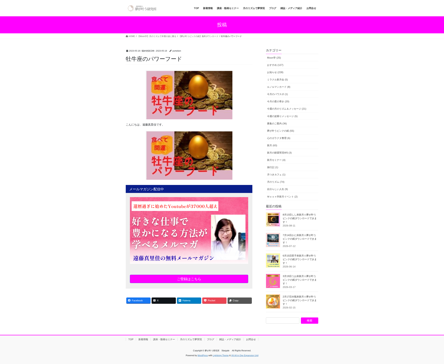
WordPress (203, 355)
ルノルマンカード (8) (278, 86)
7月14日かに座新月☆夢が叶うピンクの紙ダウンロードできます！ (300, 239)
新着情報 (143, 339)
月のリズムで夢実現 (191, 339)
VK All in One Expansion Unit (244, 355)
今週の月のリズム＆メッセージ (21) (286, 108)
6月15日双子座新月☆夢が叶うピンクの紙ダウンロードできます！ (300, 259)
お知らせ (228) (275, 72)
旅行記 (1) (272, 167)
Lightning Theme (221, 355)
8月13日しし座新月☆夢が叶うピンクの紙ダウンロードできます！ (300, 218)
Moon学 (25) (274, 57)
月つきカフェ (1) (276, 174)
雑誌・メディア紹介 (230, 339)
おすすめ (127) (275, 65)
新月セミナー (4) (276, 160)
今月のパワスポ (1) (277, 94)
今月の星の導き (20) (278, 101)
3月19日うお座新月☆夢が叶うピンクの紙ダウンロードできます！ (300, 280)
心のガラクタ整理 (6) (278, 138)
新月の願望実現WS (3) (279, 152)
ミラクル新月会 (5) (277, 79)
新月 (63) (272, 145)
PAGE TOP (431, 350)
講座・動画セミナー (164, 339)
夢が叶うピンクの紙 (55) (280, 130)
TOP (130, 339)
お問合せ (251, 339)
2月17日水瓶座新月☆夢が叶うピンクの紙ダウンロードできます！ (300, 300)
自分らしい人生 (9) (277, 189)
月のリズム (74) (275, 181)
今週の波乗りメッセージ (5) (282, 116)
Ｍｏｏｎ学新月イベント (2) (282, 196)
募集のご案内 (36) (277, 123)
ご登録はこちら (189, 279)
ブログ (210, 339)
